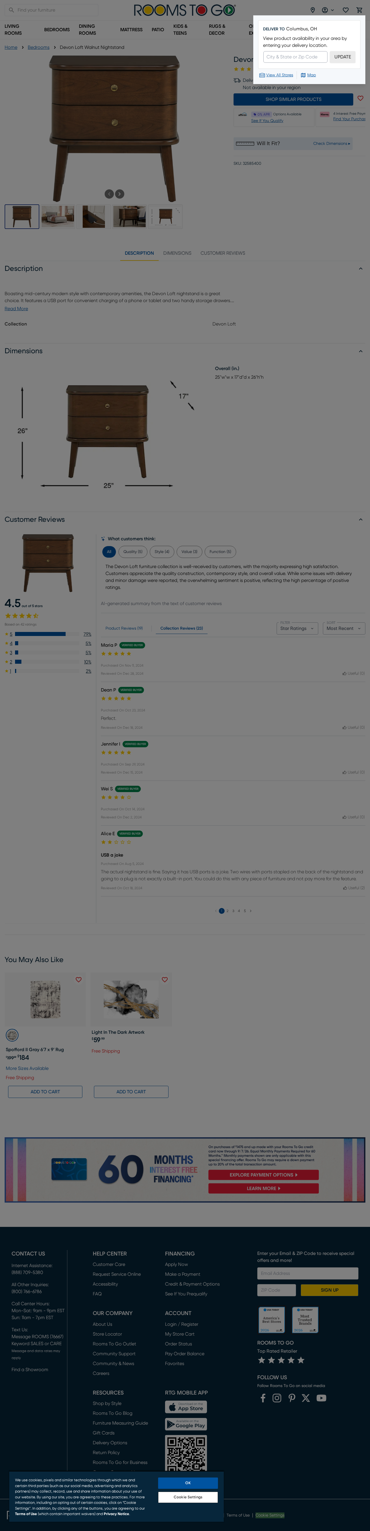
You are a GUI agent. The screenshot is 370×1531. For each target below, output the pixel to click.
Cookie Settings (188, 1497)
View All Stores (279, 75)
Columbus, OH (301, 29)
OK (187, 1483)
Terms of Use (26, 1514)
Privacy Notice (116, 1514)
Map (311, 75)
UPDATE (342, 57)
